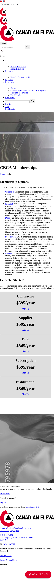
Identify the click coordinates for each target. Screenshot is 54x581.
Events (13, 88)
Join (17, 530)
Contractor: (10, 192)
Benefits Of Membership (20, 77)
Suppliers (9, 80)
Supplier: (9, 204)
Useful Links (15, 95)
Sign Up (25, 308)
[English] (1, 1)
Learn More (5, 493)
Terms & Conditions (8, 560)
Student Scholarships (19, 93)
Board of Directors (18, 66)
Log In (3, 502)
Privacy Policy (6, 555)
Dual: (7, 218)
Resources (9, 82)
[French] (4, 1)
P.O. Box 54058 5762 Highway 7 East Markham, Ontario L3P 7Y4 (17, 537)
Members (9, 71)
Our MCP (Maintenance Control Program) (27, 90)
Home (2, 174)
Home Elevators (17, 69)
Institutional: (10, 253)
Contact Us (10, 97)
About (7, 60)
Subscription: (10, 237)
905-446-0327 (9, 544)
